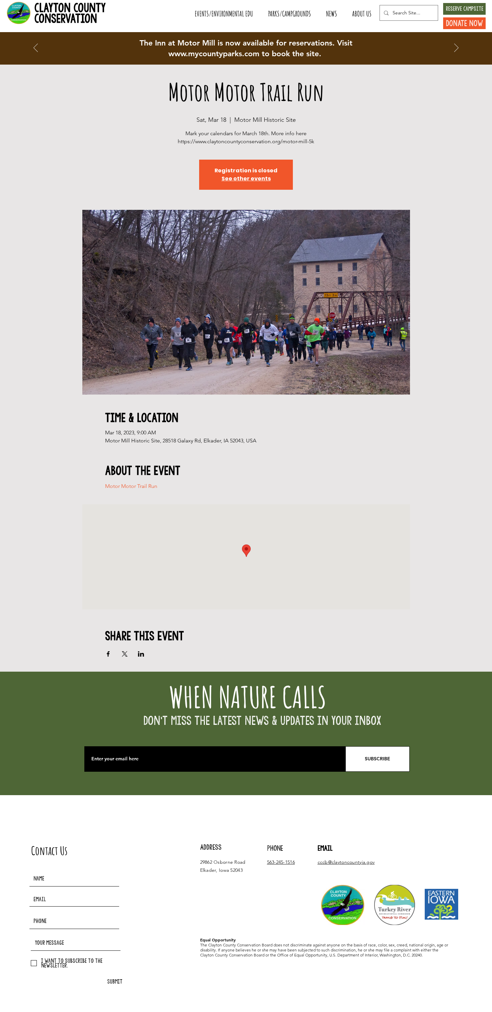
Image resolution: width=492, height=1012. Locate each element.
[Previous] (35, 48)
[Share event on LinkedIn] (141, 654)
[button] (223, 13)
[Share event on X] (124, 654)
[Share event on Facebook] (108, 654)
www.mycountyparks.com (213, 53)
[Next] (456, 48)
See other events (246, 178)
